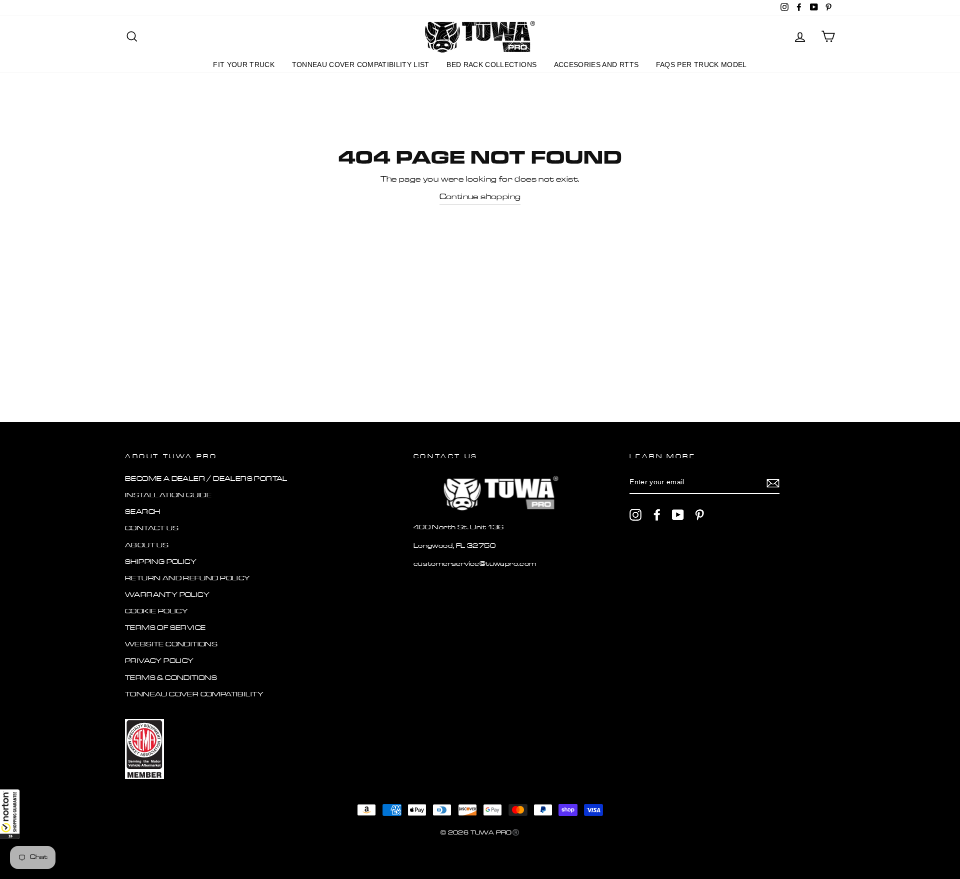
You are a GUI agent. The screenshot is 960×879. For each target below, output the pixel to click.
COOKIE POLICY (156, 611)
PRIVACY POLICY (159, 661)
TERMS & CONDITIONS (171, 678)
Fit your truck (243, 65)
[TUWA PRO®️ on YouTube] (678, 515)
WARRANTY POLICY (167, 595)
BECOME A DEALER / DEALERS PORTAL (206, 479)
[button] (10, 814)
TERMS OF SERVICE (165, 628)
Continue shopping (480, 197)
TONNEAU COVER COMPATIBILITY (194, 694)
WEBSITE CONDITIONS (171, 644)
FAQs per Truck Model (701, 65)
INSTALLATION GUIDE (168, 495)
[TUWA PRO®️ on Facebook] (657, 515)
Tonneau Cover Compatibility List (361, 65)
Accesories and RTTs (596, 65)
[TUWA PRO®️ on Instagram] (636, 515)
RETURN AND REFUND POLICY (187, 578)
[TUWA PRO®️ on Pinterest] (700, 515)
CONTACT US (151, 528)
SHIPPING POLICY (160, 562)
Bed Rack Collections (491, 65)
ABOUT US (146, 545)
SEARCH (142, 512)
